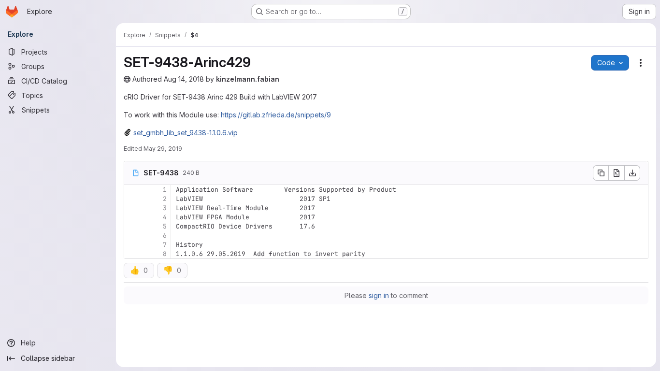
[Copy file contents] (600, 173)
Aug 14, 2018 (184, 79)
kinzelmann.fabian (247, 79)
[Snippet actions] (640, 63)
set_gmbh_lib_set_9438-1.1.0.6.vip (185, 132)
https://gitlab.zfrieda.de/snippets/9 (276, 115)
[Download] (632, 173)
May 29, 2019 (162, 148)
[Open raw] (616, 173)
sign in (379, 295)
